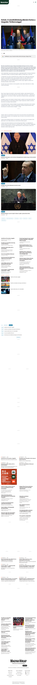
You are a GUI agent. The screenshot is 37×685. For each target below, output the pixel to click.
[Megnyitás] (35, 2)
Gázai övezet (25, 218)
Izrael (21, 218)
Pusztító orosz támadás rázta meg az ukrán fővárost (12, 329)
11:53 (2, 329)
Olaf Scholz (3, 218)
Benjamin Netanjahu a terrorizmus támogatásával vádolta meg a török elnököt (18, 157)
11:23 (2, 333)
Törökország (16, 218)
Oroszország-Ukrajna (6, 286)
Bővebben (18, 337)
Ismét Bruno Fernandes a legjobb (9, 327)
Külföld (3, 155)
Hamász (30, 218)
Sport (4, 280)
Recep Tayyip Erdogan (10, 218)
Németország (4, 220)
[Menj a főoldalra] (4, 2)
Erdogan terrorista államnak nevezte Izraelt (11, 185)
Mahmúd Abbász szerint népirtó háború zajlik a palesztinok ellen (15, 213)
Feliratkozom (24, 665)
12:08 (2, 327)
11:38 (2, 331)
